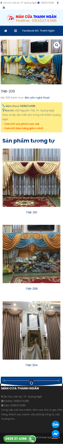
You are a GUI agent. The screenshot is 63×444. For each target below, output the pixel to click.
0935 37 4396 (16, 438)
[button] (57, 45)
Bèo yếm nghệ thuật (37, 97)
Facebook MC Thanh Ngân (38, 30)
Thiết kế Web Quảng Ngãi (47, 437)
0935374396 (27, 106)
